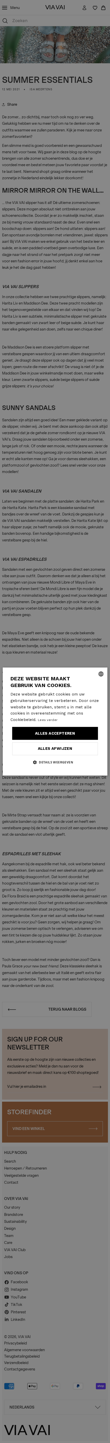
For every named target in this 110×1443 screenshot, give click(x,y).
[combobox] (100, 673)
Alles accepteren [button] (55, 733)
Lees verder (48, 720)
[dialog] (55, 721)
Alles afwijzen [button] (55, 748)
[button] (55, 762)
